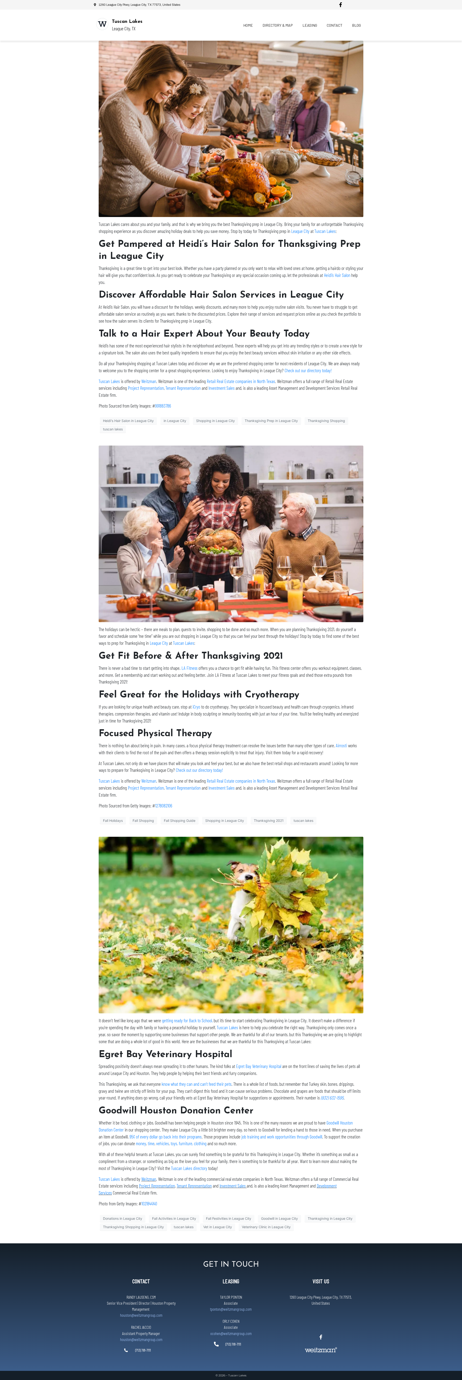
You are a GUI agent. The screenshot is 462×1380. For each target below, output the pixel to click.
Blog (356, 25)
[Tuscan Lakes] (102, 24)
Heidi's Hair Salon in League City (128, 421)
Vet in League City (217, 1227)
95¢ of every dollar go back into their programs (165, 1136)
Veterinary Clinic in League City (266, 1227)
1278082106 (163, 805)
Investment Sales (221, 388)
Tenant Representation (183, 388)
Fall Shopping (143, 820)
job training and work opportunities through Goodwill (281, 1136)
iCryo (196, 706)
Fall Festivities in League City (228, 1218)
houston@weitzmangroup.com (141, 1315)
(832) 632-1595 (332, 1097)
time (151, 1143)
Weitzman (148, 381)
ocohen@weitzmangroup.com (231, 1333)
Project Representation (146, 388)
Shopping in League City (215, 421)
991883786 (163, 406)
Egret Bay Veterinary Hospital (258, 1066)
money (141, 1143)
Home (248, 25)
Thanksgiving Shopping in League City (133, 1227)
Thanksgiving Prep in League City (271, 421)
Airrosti (341, 745)
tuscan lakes (113, 429)
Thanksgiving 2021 (269, 820)
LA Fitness (189, 668)
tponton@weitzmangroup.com (231, 1309)
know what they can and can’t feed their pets (196, 1084)
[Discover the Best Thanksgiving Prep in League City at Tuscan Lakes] (231, 128)
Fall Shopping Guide (179, 820)
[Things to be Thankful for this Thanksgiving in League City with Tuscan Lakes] (231, 924)
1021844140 (149, 1203)
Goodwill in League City (279, 1218)
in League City (175, 421)
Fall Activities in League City (174, 1218)
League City (300, 231)
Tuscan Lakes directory (189, 1168)
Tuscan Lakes (127, 21)
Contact (334, 25)
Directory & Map (278, 25)
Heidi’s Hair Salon (337, 275)
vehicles (162, 1143)
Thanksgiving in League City (330, 1218)
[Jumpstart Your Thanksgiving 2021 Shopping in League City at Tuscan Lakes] (231, 533)
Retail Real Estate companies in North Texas (241, 381)
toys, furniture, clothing (188, 1143)
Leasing (309, 25)
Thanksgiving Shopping (326, 421)
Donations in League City (122, 1218)
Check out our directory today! (308, 370)
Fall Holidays (113, 820)
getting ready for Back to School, (187, 1020)
